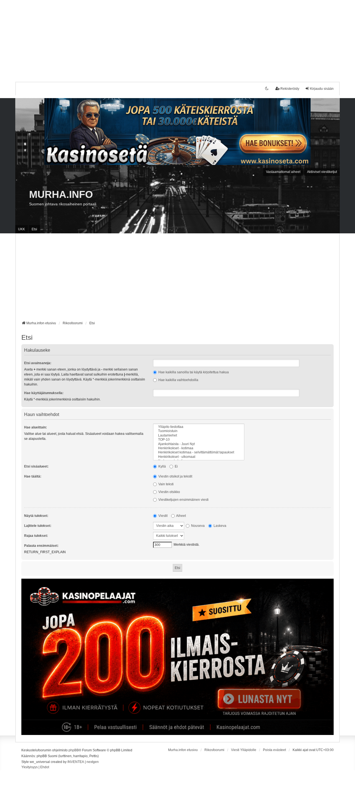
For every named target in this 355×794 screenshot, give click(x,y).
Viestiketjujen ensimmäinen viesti (183, 500)
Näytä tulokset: (36, 516)
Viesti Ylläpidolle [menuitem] (243, 750)
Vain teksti (166, 484)
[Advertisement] (166, 39)
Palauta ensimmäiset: (41, 546)
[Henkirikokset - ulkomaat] (198, 457)
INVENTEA (75, 762)
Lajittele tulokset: (37, 526)
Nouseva (197, 526)
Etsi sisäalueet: (36, 466)
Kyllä (162, 466)
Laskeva (219, 526)
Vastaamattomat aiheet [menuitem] (283, 172)
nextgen (93, 762)
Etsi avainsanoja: (37, 363)
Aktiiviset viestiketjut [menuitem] (322, 172)
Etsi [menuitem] (34, 229)
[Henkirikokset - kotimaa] (198, 448)
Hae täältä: (32, 476)
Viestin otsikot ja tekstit (175, 476)
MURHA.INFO (61, 194)
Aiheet (181, 516)
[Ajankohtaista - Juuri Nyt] (198, 444)
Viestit (163, 516)
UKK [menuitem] (21, 229)
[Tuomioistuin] (198, 431)
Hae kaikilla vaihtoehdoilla (178, 380)
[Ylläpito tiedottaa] (198, 427)
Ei (176, 466)
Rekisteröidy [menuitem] (289, 89)
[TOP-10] (198, 440)
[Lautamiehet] (198, 435)
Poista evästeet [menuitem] (274, 750)
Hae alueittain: (35, 427)
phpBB (74, 750)
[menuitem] (29, 767)
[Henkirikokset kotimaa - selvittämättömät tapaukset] (198, 452)
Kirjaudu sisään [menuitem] (322, 89)
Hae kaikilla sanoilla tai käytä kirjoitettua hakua (193, 372)
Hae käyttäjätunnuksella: (44, 393)
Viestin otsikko (169, 492)
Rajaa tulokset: (36, 536)
